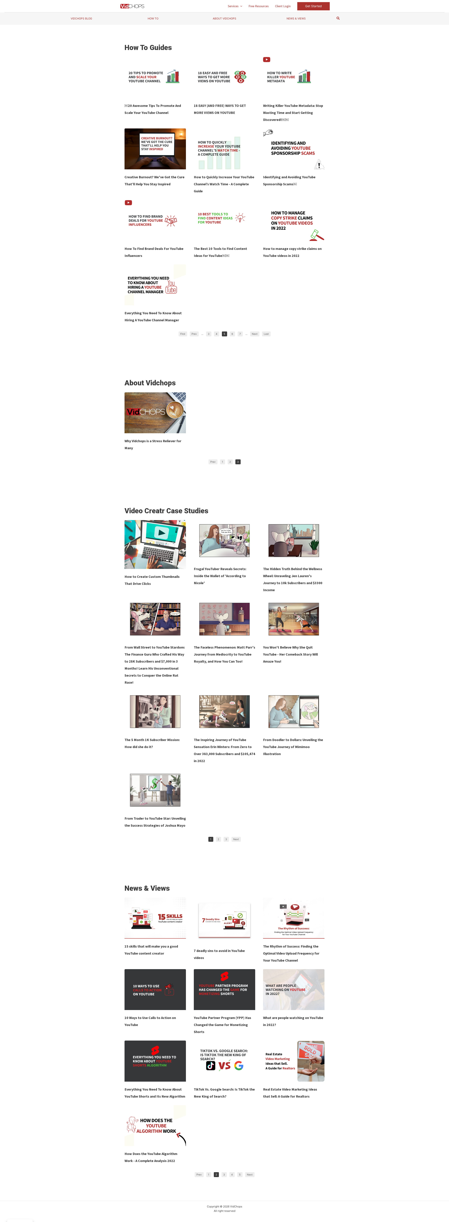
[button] (240, 6)
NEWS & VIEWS (296, 18)
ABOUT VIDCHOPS (224, 18)
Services (233, 6)
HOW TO (153, 18)
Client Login (283, 6)
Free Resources (259, 6)
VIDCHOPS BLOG (81, 18)
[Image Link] (155, 77)
